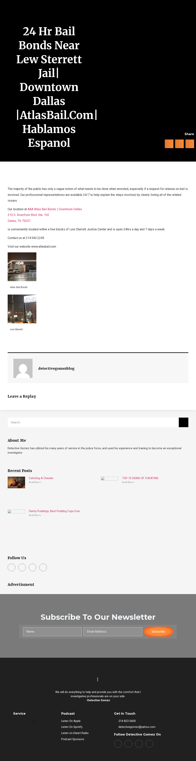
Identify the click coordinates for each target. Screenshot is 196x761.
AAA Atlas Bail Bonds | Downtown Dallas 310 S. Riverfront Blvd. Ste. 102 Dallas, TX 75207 (45, 215)
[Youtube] (43, 567)
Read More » (35, 482)
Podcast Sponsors (72, 739)
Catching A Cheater (41, 478)
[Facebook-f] (11, 567)
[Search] (183, 422)
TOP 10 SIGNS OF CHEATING (140, 478)
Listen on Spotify (71, 727)
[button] (187, 17)
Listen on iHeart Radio (75, 733)
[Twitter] (32, 567)
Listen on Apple (71, 721)
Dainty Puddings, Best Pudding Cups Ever (54, 511)
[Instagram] (22, 567)
